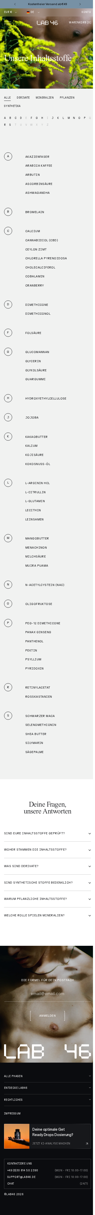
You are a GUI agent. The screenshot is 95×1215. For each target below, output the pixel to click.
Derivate (23, 98)
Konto (86, 12)
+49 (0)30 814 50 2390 (22, 1170)
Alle (7, 98)
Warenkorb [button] (80, 22)
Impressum (12, 1113)
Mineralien (45, 98)
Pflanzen (67, 98)
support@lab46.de (21, 1177)
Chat (10, 1183)
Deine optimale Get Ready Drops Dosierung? (52, 1132)
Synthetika (12, 106)
